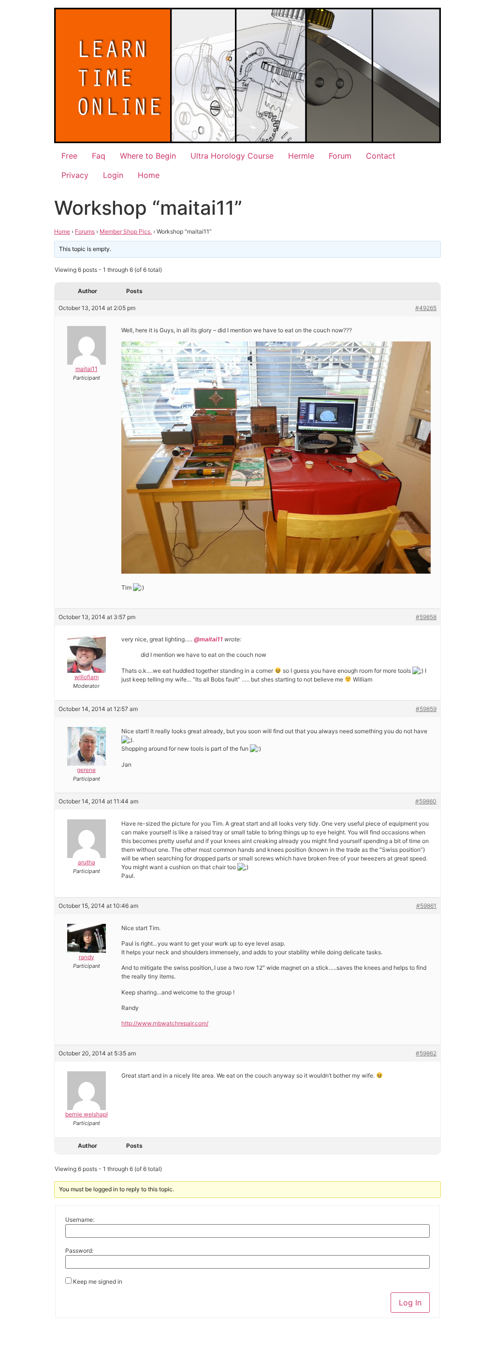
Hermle (301, 156)
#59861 (426, 905)
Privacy (74, 175)
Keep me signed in (97, 1282)
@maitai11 (207, 639)
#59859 (426, 708)
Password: (79, 1251)
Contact (380, 156)
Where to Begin (148, 156)
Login (113, 175)
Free (69, 156)
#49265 (426, 307)
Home (149, 175)
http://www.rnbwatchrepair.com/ (164, 1023)
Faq (98, 156)
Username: (79, 1220)
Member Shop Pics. (126, 231)
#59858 (426, 617)
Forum (340, 156)
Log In (410, 1302)
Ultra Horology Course (232, 156)
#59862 (426, 1053)
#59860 (426, 801)
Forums (85, 231)
